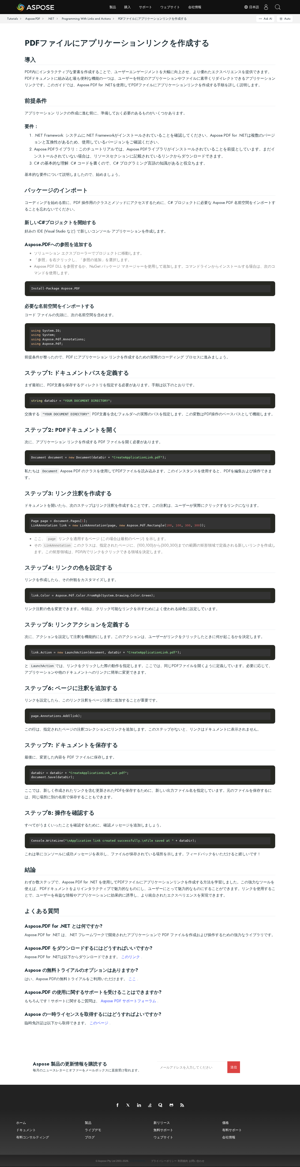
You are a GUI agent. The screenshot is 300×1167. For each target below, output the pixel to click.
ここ (132, 979)
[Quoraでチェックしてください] (161, 1105)
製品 (112, 7)
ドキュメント (26, 1130)
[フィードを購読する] (182, 1105)
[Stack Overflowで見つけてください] (150, 1105)
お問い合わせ (196, 1160)
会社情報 (194, 7)
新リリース (162, 1122)
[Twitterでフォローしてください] (128, 1105)
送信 (233, 1067)
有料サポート (232, 1130)
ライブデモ (93, 1130)
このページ (99, 1023)
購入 (127, 7)
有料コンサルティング (32, 1137)
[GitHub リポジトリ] (172, 1105)
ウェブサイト (170, 7)
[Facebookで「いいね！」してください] (118, 1105)
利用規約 (183, 1160)
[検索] (278, 7)
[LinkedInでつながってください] (139, 1105)
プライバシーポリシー (164, 1160)
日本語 (253, 7)
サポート (145, 7)
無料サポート (163, 1130)
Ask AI (268, 18)
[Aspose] (35, 7)
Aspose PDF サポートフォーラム (128, 1001)
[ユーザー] (266, 7)
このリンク (130, 957)
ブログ (90, 1137)
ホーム (21, 1122)
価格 (225, 1122)
